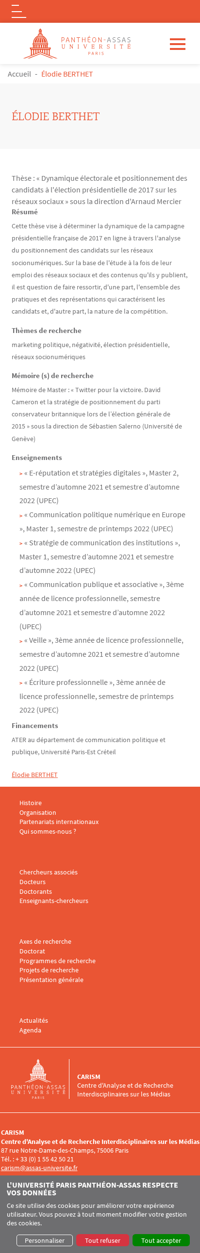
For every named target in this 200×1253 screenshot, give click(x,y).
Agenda (30, 1030)
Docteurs (32, 882)
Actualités (33, 1020)
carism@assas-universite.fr (39, 1167)
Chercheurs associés (48, 872)
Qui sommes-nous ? (47, 831)
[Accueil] (44, 1079)
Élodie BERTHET (35, 774)
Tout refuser (102, 1240)
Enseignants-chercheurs (53, 901)
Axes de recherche (45, 941)
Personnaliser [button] (45, 1240)
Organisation (37, 813)
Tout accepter (161, 1240)
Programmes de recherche (57, 961)
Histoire (30, 803)
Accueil (19, 74)
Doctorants (35, 892)
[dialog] (100, 1214)
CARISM (88, 1076)
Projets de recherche (49, 970)
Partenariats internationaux (59, 822)
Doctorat (32, 951)
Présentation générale (51, 980)
